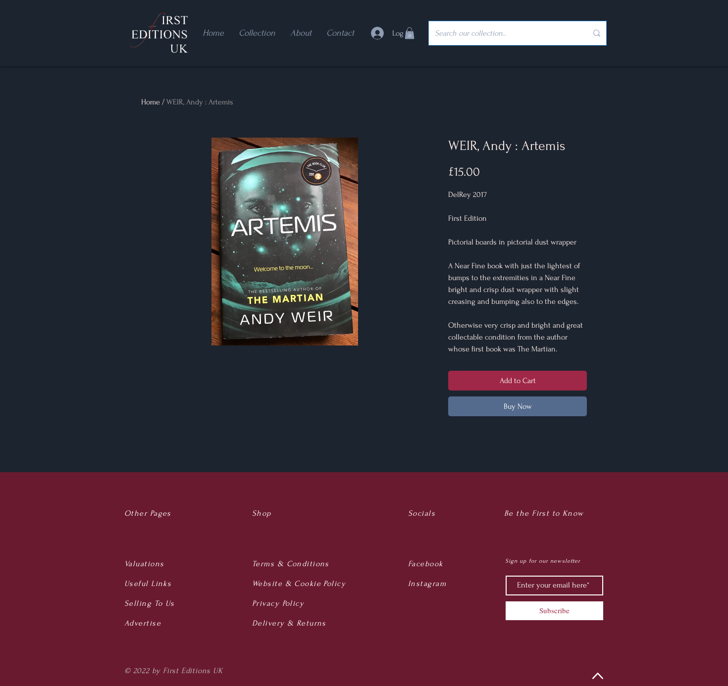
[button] (410, 33)
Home (150, 102)
